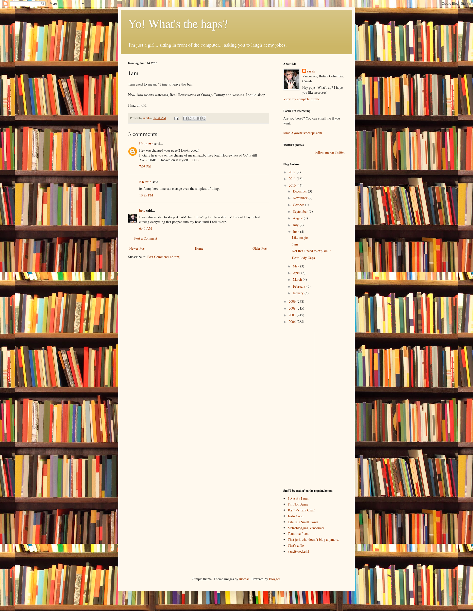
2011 (293, 178)
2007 (293, 315)
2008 (293, 308)
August (298, 218)
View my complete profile (301, 99)
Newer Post (137, 248)
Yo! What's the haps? (178, 23)
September (301, 211)
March (298, 279)
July (296, 225)
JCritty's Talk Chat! (301, 510)
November (300, 197)
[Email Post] (176, 118)
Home (199, 248)
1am (295, 244)
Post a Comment (145, 238)
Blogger (274, 578)
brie (142, 210)
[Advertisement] (298, 406)
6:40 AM (145, 228)
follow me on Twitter (330, 152)
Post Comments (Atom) (163, 256)
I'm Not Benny (298, 504)
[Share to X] (194, 118)
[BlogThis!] (189, 118)
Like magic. (300, 237)
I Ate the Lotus (298, 498)
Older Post (260, 248)
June (296, 231)
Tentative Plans (298, 533)
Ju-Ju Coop (295, 516)
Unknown (146, 143)
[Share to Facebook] (199, 118)
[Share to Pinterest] (203, 118)
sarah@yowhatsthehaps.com (302, 132)
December (300, 191)
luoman (244, 578)
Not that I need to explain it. (312, 250)
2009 (293, 301)
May (296, 266)
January (298, 293)
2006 (293, 321)
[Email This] (185, 118)
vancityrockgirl (298, 551)
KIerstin (145, 181)
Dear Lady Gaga (303, 257)
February (299, 286)
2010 (293, 185)
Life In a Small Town (303, 522)
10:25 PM (146, 195)
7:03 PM (145, 166)
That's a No (296, 545)
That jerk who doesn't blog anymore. (313, 539)
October (299, 204)
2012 (293, 172)
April (297, 272)
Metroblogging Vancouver (306, 527)
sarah (146, 118)
